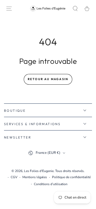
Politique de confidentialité (71, 177)
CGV (14, 177)
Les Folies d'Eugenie (39, 171)
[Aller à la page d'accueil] (48, 8)
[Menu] (9, 8)
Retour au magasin (48, 79)
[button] (75, 8)
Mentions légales (34, 177)
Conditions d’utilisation (50, 184)
